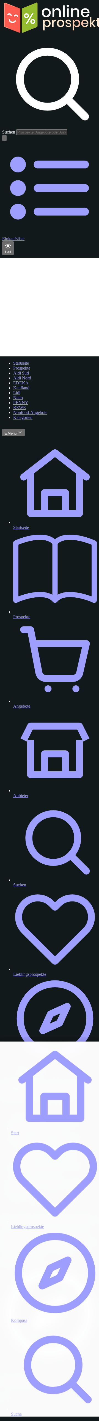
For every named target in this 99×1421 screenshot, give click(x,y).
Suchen (8, 132)
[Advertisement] (49, 307)
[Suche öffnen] (4, 138)
